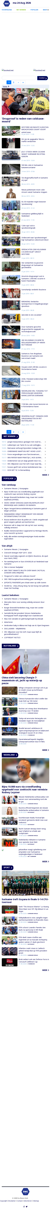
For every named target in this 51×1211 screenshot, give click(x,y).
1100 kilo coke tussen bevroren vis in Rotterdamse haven (34, 410)
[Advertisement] (25, 1084)
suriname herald (33, 700)
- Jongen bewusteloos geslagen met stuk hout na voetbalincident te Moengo (22, 447)
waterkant (31, 817)
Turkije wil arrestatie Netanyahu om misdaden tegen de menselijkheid (32, 725)
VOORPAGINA (7, 10)
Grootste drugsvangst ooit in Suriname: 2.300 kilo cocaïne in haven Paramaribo (33, 283)
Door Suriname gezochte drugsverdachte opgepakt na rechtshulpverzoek (32, 334)
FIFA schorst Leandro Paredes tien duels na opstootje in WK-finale (32, 934)
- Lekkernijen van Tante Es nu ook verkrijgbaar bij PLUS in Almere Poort (22, 450)
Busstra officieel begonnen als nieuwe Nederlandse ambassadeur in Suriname (34, 814)
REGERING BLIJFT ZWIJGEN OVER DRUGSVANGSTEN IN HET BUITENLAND (34, 423)
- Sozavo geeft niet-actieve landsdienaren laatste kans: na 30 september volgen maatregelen (22, 472)
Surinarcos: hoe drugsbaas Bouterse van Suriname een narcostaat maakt (32, 361)
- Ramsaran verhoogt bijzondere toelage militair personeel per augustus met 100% (22, 453)
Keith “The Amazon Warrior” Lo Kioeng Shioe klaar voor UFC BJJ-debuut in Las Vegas (34, 914)
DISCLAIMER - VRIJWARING (15, 634)
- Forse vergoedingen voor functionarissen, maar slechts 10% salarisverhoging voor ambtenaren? (22, 460)
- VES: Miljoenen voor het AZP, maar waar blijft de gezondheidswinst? (22, 469)
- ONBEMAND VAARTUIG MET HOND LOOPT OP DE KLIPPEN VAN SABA (22, 456)
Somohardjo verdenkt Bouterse (33, 295)
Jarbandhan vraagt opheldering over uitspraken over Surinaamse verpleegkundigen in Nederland (32, 857)
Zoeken (7, 83)
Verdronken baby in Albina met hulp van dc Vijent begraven (26, 631)
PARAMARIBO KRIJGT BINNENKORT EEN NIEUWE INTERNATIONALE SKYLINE (23, 520)
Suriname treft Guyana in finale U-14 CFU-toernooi (25, 906)
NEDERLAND (9, 760)
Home (5, 92)
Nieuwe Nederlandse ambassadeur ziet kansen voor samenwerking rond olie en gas (34, 804)
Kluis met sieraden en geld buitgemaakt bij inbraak (23, 624)
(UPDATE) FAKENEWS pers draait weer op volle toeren (25, 588)
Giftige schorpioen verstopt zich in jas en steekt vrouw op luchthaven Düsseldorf (33, 695)
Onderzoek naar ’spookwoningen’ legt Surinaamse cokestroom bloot (35, 244)
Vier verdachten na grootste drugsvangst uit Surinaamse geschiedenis (32, 270)
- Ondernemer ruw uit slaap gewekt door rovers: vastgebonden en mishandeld (22, 466)
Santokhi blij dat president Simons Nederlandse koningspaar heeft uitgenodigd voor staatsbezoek (23, 619)
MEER (45, 10)
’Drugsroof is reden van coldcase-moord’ (23, 125)
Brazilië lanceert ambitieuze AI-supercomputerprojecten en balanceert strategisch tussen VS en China (34, 735)
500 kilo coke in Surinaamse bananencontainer (32, 171)
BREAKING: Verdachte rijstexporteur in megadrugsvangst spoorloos (34, 309)
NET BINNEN (21, 10)
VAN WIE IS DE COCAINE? (31, 320)
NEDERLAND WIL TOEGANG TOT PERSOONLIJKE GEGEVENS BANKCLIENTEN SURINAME (34, 398)
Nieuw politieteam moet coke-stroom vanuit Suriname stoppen (34, 196)
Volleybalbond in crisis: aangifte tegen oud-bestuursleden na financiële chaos (33, 924)
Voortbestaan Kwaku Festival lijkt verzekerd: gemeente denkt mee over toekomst (33, 825)
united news (26, 137)
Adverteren (8, 627)
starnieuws (31, 740)
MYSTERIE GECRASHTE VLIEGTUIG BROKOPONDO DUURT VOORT (35, 133)
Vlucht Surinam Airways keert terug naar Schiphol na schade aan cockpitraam (32, 836)
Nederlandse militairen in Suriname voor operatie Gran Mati (32, 846)
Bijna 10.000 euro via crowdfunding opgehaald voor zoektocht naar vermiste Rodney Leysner (24, 498)
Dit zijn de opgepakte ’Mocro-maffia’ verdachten (32, 145)
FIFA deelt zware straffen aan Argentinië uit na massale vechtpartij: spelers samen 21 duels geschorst (33, 945)
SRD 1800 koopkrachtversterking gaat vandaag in (23, 584)
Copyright (3, 1206)
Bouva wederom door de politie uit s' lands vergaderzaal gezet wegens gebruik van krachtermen (26, 526)
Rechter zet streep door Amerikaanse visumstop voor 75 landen (33, 715)
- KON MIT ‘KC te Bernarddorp (16, 475)
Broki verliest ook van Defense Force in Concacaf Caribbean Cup (34, 966)
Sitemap (36, 1206)
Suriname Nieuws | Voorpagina (16, 494)
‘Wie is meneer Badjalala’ (13, 572)
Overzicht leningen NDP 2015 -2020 (18, 558)
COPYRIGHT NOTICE (12, 643)
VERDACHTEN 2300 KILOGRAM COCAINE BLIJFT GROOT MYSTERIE (33, 257)
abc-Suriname (32, 861)
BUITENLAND (10, 651)
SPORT (7, 872)
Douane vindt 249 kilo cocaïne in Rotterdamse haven (34, 373)
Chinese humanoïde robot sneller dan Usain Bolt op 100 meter (33, 705)
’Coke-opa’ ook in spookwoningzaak (28, 232)
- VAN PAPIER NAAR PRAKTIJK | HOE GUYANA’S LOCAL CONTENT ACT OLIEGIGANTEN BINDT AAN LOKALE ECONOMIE (22, 463)
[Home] (7, 3)
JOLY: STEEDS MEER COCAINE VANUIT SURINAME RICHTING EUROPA (33, 159)
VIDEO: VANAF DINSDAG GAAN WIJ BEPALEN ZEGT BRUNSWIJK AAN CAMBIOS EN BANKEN (24, 509)
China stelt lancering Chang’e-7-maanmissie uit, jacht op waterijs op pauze (22, 685)
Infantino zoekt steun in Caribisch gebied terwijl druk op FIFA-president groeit (33, 956)
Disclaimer (12, 1206)
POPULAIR (34, 10)
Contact (19, 1206)
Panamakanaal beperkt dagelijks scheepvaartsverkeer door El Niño (32, 745)
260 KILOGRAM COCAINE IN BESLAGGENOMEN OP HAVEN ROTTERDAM (33, 347)
